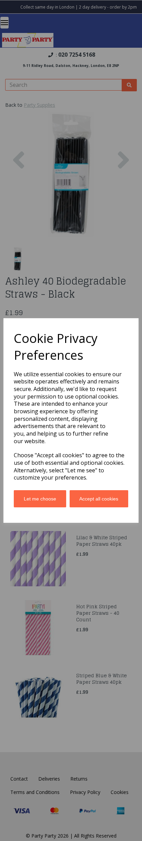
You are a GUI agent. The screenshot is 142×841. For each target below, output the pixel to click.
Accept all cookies (98, 499)
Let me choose (40, 499)
